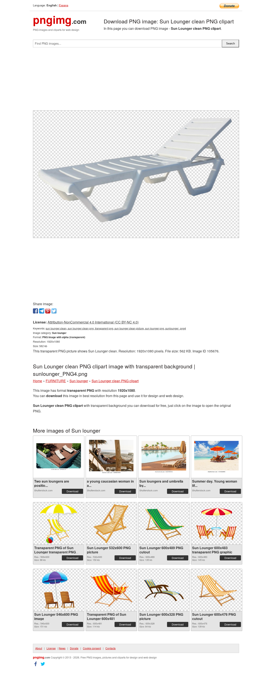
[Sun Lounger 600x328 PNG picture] (164, 589)
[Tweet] (54, 310)
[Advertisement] (136, 80)
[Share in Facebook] (35, 310)
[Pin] (47, 310)
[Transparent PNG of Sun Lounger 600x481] (111, 590)
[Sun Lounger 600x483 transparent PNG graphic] (216, 523)
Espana (63, 5)
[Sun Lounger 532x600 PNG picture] (111, 523)
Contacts (110, 648)
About (38, 648)
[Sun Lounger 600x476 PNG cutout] (216, 590)
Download (72, 491)
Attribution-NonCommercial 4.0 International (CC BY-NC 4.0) (93, 322)
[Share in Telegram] (41, 310)
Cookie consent (92, 648)
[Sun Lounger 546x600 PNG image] (58, 590)
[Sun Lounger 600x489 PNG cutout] (164, 523)
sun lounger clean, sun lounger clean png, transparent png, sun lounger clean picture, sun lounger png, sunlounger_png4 (116, 328)
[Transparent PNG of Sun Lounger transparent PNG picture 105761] (59, 523)
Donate (74, 648)
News (62, 648)
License (51, 648)
